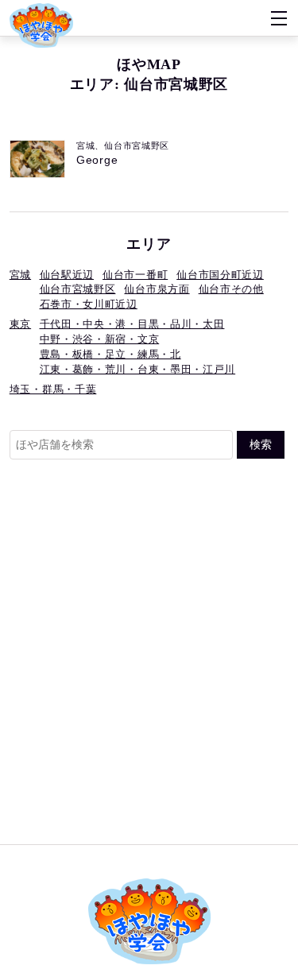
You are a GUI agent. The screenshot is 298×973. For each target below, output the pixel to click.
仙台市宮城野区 (78, 289)
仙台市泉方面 (156, 289)
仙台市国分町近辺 (220, 275)
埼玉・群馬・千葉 (53, 389)
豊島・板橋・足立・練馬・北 (110, 354)
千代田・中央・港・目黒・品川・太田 (132, 324)
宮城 (20, 275)
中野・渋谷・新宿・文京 (100, 339)
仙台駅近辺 (67, 275)
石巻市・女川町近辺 (88, 304)
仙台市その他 (231, 289)
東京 (20, 324)
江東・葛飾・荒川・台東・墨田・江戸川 (138, 369)
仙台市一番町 (135, 275)
